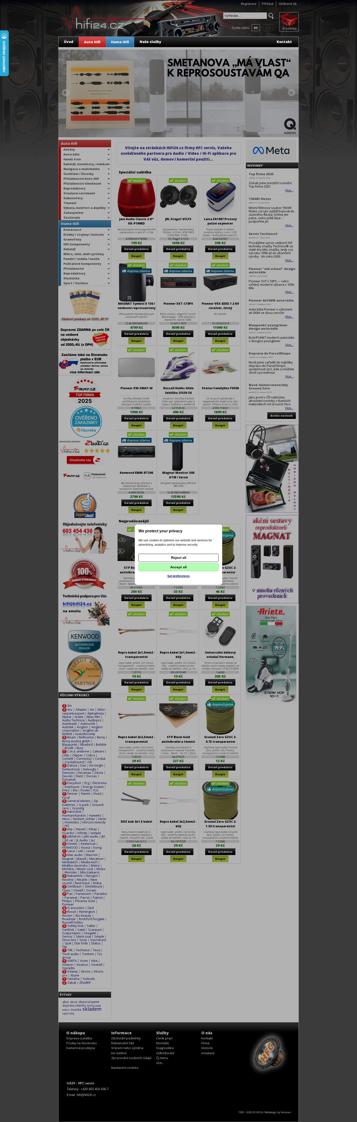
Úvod (68, 41)
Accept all (178, 567)
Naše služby (150, 41)
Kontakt (284, 41)
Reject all (178, 558)
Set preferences (178, 576)
